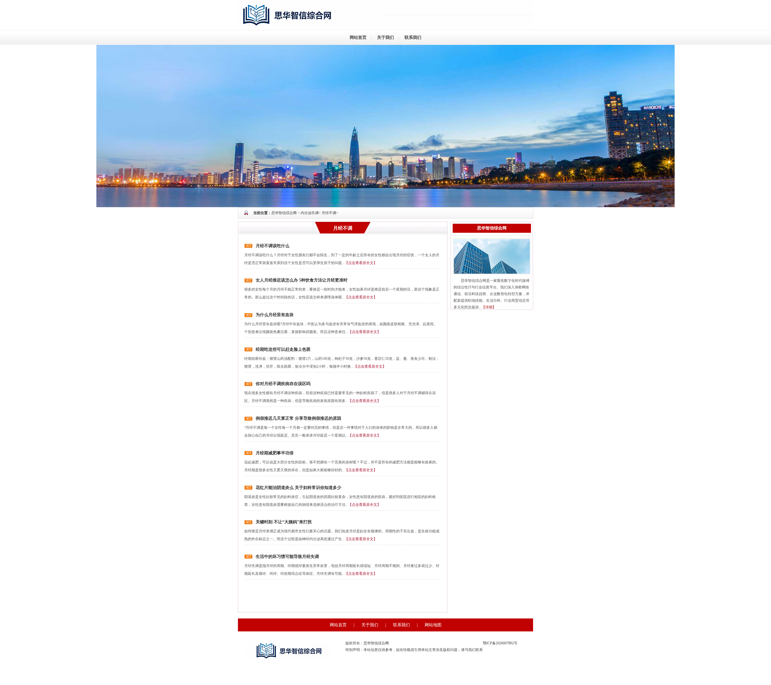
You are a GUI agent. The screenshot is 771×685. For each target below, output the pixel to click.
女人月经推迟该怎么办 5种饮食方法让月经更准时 (302, 280)
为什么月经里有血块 (275, 315)
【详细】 (489, 307)
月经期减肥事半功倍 (275, 453)
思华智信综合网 (284, 213)
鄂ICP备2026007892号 (500, 643)
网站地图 (433, 625)
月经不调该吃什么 (272, 246)
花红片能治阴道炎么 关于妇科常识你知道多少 (298, 487)
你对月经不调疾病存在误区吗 (283, 383)
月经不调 (329, 213)
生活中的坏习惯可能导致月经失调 (287, 556)
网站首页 (358, 37)
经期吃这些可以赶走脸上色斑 (283, 349)
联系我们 (412, 37)
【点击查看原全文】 (361, 263)
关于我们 (385, 37)
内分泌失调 (310, 213)
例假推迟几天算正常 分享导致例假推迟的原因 (298, 418)
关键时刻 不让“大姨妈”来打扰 (284, 522)
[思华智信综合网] (385, 125)
